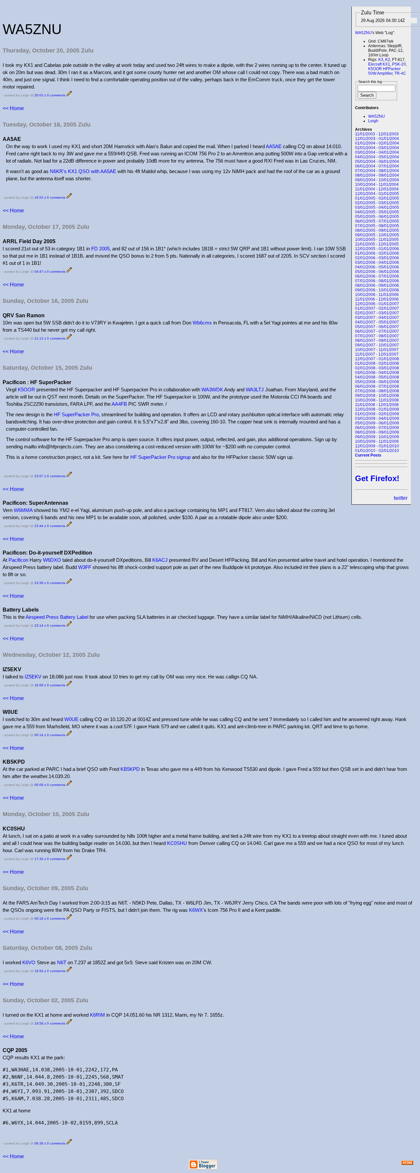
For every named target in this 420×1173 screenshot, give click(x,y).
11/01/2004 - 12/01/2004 (377, 189)
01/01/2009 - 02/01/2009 (377, 414)
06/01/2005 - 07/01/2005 (377, 221)
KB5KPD (130, 769)
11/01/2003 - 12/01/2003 (377, 134)
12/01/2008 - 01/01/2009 (377, 409)
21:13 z (40, 338)
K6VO (28, 962)
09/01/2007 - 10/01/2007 (377, 345)
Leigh (373, 121)
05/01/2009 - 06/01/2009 (377, 423)
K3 (380, 59)
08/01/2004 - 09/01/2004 (377, 175)
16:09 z (40, 685)
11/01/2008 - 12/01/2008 (377, 404)
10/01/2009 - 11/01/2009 (377, 441)
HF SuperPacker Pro (76, 414)
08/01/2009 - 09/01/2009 (377, 432)
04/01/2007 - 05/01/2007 (377, 322)
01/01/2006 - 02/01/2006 (377, 253)
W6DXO (52, 560)
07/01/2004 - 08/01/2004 (377, 170)
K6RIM (97, 1015)
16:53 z (40, 197)
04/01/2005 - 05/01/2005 (377, 212)
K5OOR (26, 389)
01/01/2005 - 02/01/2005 (377, 198)
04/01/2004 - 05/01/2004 (377, 157)
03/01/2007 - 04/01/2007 (377, 317)
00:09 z (40, 785)
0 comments (56, 95)
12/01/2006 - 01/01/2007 (377, 304)
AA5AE (274, 146)
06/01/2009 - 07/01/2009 (377, 427)
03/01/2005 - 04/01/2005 (377, 207)
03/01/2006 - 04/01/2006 (377, 262)
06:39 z (40, 1143)
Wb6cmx (202, 322)
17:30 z (40, 859)
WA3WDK (212, 389)
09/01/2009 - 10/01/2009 (377, 437)
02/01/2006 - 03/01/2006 (377, 258)
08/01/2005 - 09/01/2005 (377, 230)
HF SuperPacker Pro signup (160, 457)
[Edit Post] (69, 95)
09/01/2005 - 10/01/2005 (377, 235)
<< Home (13, 108)
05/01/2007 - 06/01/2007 (377, 326)
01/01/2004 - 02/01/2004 (377, 143)
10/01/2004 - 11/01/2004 (377, 184)
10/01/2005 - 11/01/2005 (377, 239)
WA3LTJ (255, 389)
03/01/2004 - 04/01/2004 (377, 152)
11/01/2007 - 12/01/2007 (377, 354)
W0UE (71, 719)
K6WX (196, 910)
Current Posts (368, 455)
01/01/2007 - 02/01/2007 (377, 308)
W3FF (84, 567)
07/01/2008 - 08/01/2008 (377, 391)
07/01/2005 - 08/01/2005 (377, 226)
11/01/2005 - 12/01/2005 (377, 244)
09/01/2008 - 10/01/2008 (377, 395)
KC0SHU (177, 843)
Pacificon (18, 560)
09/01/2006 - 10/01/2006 (377, 290)
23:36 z (40, 583)
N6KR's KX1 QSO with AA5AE (83, 171)
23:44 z (40, 526)
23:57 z (40, 476)
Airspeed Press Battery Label (57, 617)
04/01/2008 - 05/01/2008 (377, 377)
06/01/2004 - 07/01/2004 (377, 166)
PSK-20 (399, 64)
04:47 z (40, 271)
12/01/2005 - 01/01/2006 (377, 248)
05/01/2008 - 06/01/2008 (377, 382)
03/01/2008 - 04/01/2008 (377, 372)
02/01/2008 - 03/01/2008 (377, 368)
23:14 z (40, 625)
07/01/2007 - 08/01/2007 (377, 336)
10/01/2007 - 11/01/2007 (377, 349)
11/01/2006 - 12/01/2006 (377, 299)
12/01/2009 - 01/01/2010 (377, 446)
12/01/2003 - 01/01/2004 (377, 138)
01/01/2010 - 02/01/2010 (377, 450)
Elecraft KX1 (379, 64)
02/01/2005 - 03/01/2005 (377, 203)
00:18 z (40, 918)
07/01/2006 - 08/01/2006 (377, 281)
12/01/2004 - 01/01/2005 (377, 193)
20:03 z (40, 95)
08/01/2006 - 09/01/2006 (377, 285)
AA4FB (119, 404)
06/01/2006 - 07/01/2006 (377, 276)
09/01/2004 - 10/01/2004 (377, 180)
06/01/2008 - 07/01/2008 (377, 386)
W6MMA (23, 510)
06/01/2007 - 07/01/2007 (377, 331)
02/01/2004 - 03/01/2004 (377, 148)
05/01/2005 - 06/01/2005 (377, 216)
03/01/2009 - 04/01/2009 (377, 418)
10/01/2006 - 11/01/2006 (377, 294)
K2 (387, 59)
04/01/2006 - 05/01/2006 (377, 267)
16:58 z (40, 1023)
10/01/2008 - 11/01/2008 (377, 400)
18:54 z (40, 971)
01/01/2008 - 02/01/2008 (377, 363)
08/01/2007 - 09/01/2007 (377, 340)
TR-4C (400, 73)
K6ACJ (160, 560)
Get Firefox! (377, 478)
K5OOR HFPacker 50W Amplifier (384, 71)
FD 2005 (100, 248)
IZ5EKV (33, 676)
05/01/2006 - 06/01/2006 (377, 271)
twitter (401, 498)
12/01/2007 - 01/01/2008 (377, 359)
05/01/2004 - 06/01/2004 (377, 161)
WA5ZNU (363, 32)
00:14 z (40, 735)
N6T (61, 962)
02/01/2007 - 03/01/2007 (377, 313)
